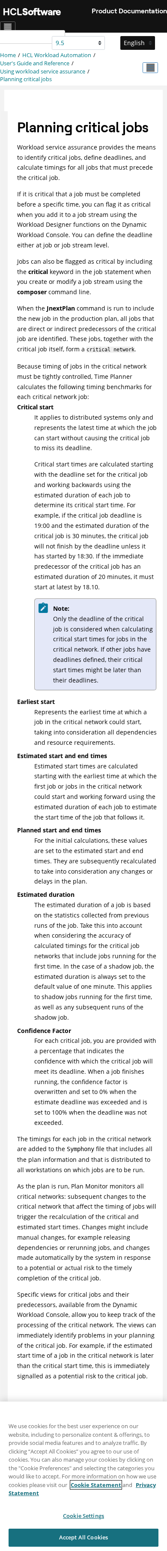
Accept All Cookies (83, 1537)
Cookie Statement (96, 1485)
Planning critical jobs (26, 79)
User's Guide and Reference (34, 63)
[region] (83, 1476)
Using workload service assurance (42, 71)
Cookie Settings (83, 1516)
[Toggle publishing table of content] (150, 67)
